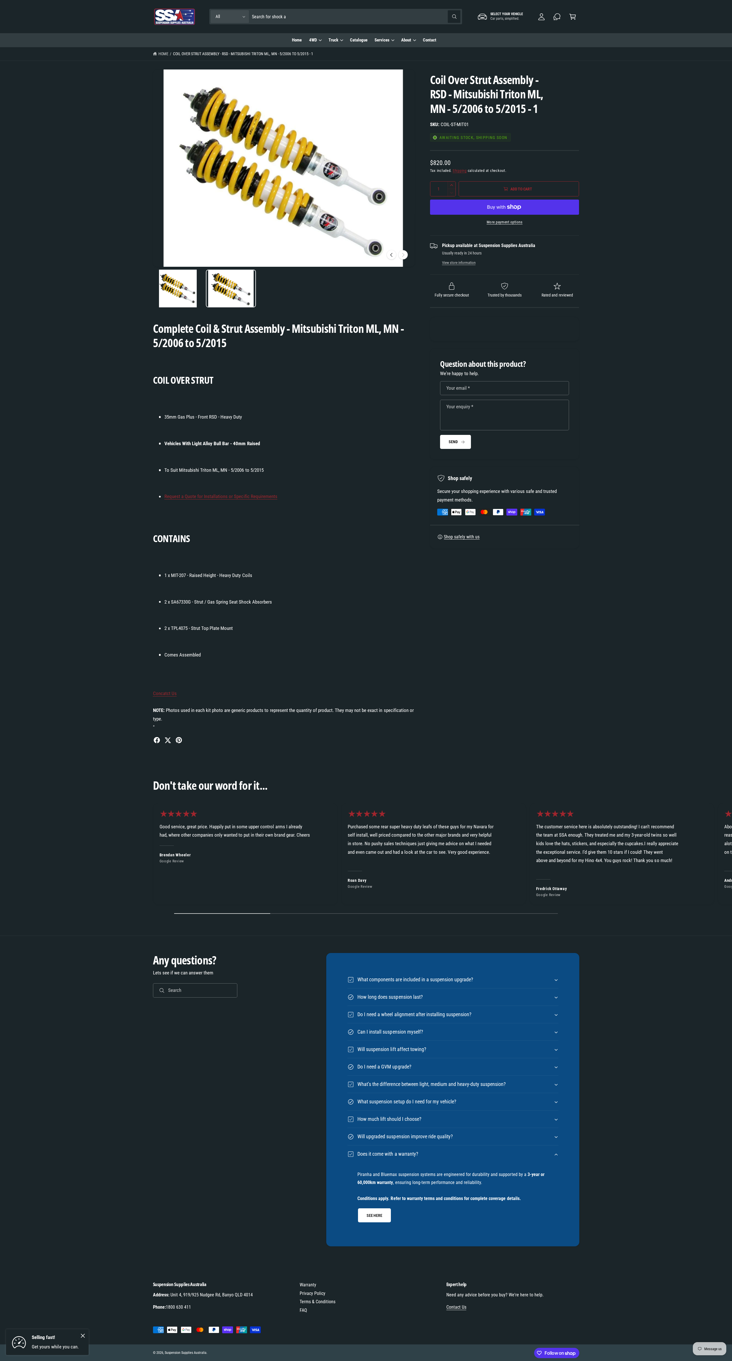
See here (374, 1215)
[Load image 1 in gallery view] (178, 288)
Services (382, 40)
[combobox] (356, 17)
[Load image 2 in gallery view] (231, 288)
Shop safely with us (462, 537)
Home (163, 53)
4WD (313, 40)
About (406, 40)
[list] (366, 855)
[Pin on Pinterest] (179, 740)
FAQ (303, 1310)
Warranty (308, 1285)
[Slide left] (391, 254)
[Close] (83, 1336)
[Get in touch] (557, 17)
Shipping (460, 170)
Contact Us (456, 1307)
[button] (572, 17)
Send (453, 441)
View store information (459, 262)
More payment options (505, 222)
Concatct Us (165, 693)
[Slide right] (403, 254)
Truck (333, 40)
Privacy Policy (312, 1293)
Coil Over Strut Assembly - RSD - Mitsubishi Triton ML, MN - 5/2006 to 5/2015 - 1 (243, 53)
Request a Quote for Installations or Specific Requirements (220, 496)
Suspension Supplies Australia (186, 1353)
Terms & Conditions (317, 1301)
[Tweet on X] (168, 740)
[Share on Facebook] (157, 740)
